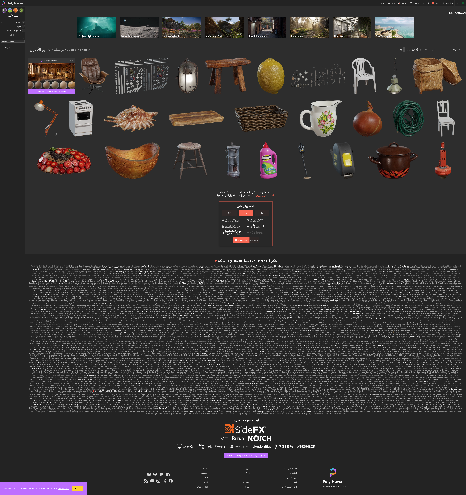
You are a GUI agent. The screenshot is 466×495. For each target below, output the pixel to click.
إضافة (262, 225)
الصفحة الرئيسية (290, 468)
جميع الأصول (40, 49)
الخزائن (227, 227)
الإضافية (252, 227)
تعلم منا (259, 232)
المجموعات (7, 47)
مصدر (247, 477)
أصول (382, 3)
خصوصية (204, 473)
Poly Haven (15, 3)
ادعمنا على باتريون (265, 195)
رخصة (205, 468)
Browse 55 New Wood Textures (51, 91)
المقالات (294, 482)
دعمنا (437, 3)
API (206, 477)
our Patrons (258, 261)
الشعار (205, 482)
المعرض (425, 3)
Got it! (77, 488)
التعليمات (293, 473)
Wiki (248, 473)
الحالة (247, 487)
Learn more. (63, 488)
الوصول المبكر (258, 219)
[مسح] (15, 35)
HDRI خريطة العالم (289, 487)
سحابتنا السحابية (230, 234)
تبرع (248, 468)
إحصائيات (246, 482)
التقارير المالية (202, 487)
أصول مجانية (233, 221)
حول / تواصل (447, 3)
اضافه (393, 3)
